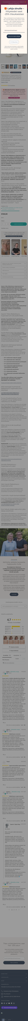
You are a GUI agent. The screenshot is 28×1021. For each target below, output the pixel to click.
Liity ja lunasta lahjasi (14, 36)
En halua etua (14, 42)
